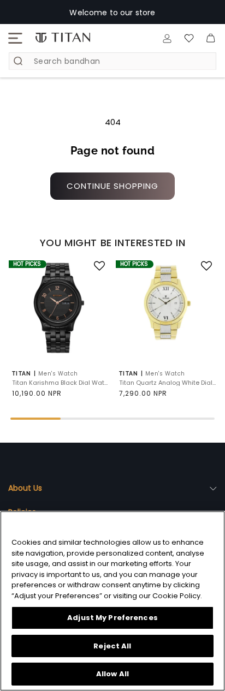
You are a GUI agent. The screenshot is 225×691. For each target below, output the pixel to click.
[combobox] (112, 61)
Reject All (112, 646)
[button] (15, 38)
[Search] (18, 61)
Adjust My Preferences (112, 617)
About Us (25, 487)
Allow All (112, 674)
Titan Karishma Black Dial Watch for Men (60, 383)
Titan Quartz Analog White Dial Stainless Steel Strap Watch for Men (167, 383)
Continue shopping (112, 186)
